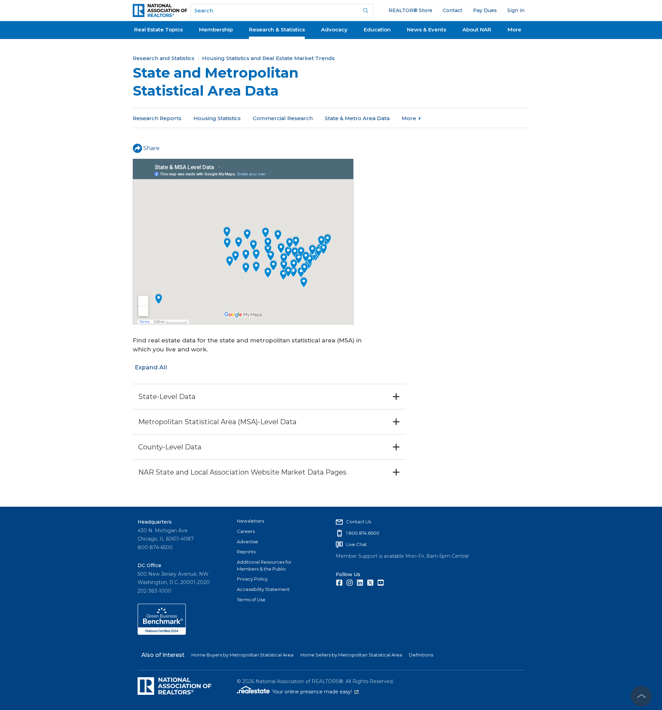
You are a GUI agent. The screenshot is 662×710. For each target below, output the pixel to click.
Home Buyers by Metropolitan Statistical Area (242, 655)
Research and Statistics (163, 58)
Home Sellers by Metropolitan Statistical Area (351, 655)
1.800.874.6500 (362, 533)
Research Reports (157, 118)
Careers (246, 531)
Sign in (515, 10)
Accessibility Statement (263, 589)
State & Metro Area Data (357, 118)
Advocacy (334, 29)
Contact (452, 10)
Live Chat (356, 544)
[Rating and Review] (162, 633)
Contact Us (358, 521)
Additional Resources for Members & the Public (264, 565)
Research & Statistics (277, 29)
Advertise (247, 541)
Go (366, 11)
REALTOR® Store (410, 10)
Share (151, 148)
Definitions (421, 655)
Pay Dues (485, 10)
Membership (216, 29)
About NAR (476, 29)
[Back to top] (641, 696)
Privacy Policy (252, 579)
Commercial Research (283, 118)
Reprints (246, 551)
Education (377, 29)
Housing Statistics (217, 118)
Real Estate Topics (158, 29)
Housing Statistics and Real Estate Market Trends (268, 58)
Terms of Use (251, 599)
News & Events (426, 29)
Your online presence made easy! (315, 692)
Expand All (151, 367)
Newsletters (250, 521)
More (514, 29)
